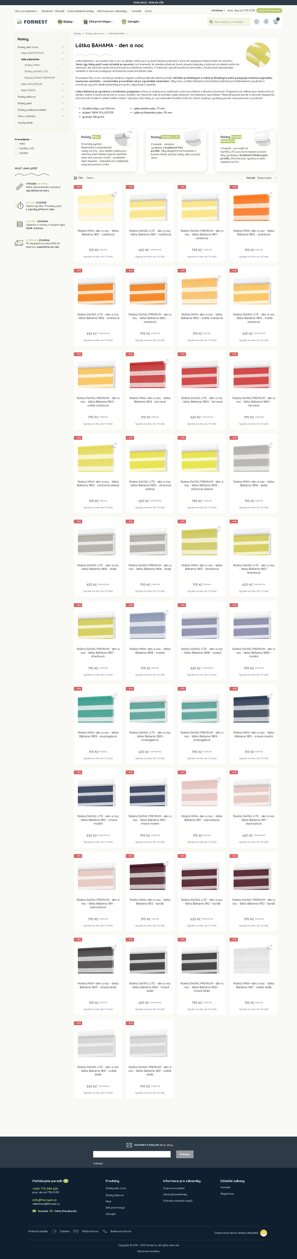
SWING (23, 153)
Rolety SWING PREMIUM (40, 77)
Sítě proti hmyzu (100, 21)
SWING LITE (26, 148)
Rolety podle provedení (32, 109)
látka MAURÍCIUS (31, 84)
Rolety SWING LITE (36, 71)
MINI (22, 144)
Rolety (67, 21)
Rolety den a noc (28, 47)
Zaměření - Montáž (52, 11)
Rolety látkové (27, 96)
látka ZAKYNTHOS (32, 53)
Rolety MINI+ (32, 65)
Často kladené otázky (81, 11)
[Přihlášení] (266, 21)
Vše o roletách (26, 116)
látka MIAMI (28, 90)
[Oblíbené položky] (257, 22)
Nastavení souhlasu (148, 1251)
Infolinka (217, 10)
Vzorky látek (25, 122)
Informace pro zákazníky (112, 11)
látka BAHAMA (30, 59)
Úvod (148, 11)
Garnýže (133, 21)
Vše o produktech (25, 11)
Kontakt (137, 11)
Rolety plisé (25, 103)
